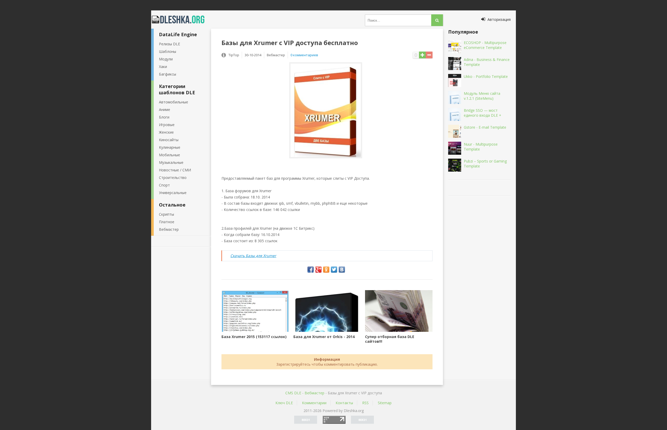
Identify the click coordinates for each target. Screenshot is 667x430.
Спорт (164, 185)
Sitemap (385, 402)
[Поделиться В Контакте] (342, 269)
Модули (166, 59)
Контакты (344, 402)
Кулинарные (169, 147)
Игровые (167, 124)
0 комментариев (304, 55)
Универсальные (173, 192)
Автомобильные (173, 101)
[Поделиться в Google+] (318, 269)
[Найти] (437, 20)
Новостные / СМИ (175, 169)
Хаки (163, 66)
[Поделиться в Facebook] (310, 269)
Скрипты (166, 214)
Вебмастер (169, 229)
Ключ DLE (284, 402)
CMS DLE (293, 392)
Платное (166, 221)
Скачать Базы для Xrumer (253, 255)
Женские (166, 132)
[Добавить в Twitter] (334, 269)
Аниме (164, 109)
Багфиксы (167, 74)
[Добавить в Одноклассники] (326, 269)
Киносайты (168, 139)
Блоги (164, 117)
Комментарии (314, 402)
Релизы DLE (169, 43)
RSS (365, 402)
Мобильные (169, 154)
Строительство (173, 177)
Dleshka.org (181, 19)
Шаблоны (167, 51)
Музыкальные (171, 162)
